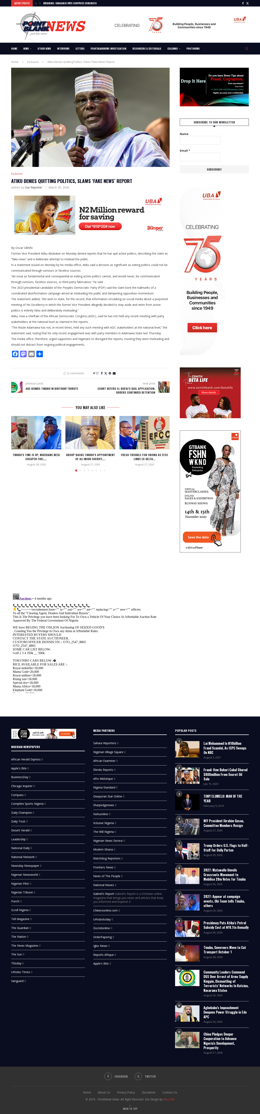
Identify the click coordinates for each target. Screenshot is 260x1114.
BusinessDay (19, 777)
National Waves (103, 885)
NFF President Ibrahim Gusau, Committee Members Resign (224, 823)
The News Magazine (24, 945)
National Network (23, 857)
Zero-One (169, 1099)
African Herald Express (26, 759)
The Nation (18, 937)
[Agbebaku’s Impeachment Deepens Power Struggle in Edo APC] (187, 1013)
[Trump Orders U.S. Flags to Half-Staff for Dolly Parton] (187, 851)
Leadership (18, 839)
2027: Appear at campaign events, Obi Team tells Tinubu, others (224, 901)
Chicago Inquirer (21, 786)
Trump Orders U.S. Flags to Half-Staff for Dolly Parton (226, 847)
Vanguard (17, 981)
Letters (80, 48)
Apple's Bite (19, 768)
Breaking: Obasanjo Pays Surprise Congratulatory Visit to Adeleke (83, 3)
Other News (44, 48)
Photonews (193, 48)
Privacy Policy (126, 1092)
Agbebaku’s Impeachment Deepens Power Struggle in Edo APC (225, 1012)
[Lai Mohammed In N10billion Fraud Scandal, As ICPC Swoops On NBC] (187, 749)
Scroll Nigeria (19, 910)
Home (14, 48)
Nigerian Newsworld (24, 875)
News (26, 48)
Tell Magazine (20, 919)
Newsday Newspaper (25, 866)
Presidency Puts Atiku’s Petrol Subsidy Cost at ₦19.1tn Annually (226, 925)
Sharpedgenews (103, 805)
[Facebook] (243, 3)
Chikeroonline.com (105, 910)
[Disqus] (90, 533)
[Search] (247, 48)
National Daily (20, 848)
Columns (172, 48)
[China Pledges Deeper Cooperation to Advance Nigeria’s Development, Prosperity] (187, 1040)
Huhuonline (100, 814)
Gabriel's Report (103, 894)
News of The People (106, 876)
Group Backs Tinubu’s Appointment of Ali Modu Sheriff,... (90, 457)
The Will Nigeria (103, 832)
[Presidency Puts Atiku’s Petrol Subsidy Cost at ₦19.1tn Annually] (187, 929)
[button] (36, 3)
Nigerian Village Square (108, 752)
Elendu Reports (103, 770)
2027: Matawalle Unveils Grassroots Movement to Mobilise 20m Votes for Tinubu (225, 874)
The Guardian (20, 928)
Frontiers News (103, 867)
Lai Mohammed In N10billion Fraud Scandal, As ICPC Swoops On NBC (225, 748)
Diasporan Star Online (107, 796)
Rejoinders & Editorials (146, 48)
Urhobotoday (102, 919)
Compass (17, 795)
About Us (104, 1092)
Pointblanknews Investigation (108, 48)
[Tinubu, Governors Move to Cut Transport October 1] (187, 953)
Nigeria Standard (104, 787)
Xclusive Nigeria (103, 823)
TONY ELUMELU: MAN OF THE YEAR (223, 798)
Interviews (63, 48)
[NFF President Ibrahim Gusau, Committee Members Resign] (187, 827)
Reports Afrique (103, 955)
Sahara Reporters (104, 743)
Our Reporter (33, 187)
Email (185, 150)
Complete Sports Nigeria (27, 804)
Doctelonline (101, 928)
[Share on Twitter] (105, 373)
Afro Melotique (103, 779)
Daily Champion (21, 813)
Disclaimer (149, 1092)
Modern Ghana (103, 849)
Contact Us (169, 1092)
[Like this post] (97, 373)
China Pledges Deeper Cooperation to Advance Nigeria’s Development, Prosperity (220, 1041)
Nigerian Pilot (20, 883)
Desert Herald (20, 830)
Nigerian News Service (108, 841)
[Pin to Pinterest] (110, 373)
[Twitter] (247, 3)
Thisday (16, 963)
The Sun (16, 954)
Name (184, 134)
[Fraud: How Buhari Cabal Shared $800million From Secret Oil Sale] (187, 776)
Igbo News (100, 946)
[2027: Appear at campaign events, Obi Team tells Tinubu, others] (187, 902)
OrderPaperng (102, 937)
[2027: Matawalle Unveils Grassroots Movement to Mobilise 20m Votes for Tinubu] (187, 876)
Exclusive (33, 62)
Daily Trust (18, 821)
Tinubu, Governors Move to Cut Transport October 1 (225, 949)
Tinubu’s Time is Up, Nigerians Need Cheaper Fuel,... (36, 457)
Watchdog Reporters (106, 858)
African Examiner (104, 761)
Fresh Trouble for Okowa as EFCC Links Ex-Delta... (144, 457)
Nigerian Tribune (22, 892)
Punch (15, 901)
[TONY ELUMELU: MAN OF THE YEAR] (187, 802)
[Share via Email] (114, 373)
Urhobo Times (20, 972)
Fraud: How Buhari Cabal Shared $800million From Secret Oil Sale (225, 774)
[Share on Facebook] (102, 373)
